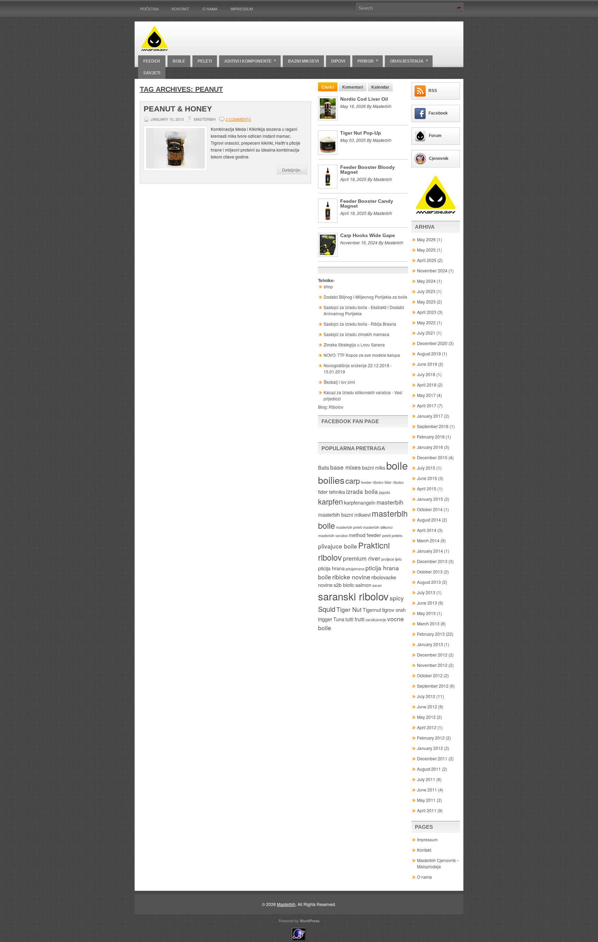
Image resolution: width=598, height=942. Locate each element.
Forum (435, 135)
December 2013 (432, 561)
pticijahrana (355, 568)
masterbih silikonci (377, 527)
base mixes (345, 467)
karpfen (330, 501)
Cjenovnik (438, 158)
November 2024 (432, 270)
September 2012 (432, 686)
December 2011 (432, 758)
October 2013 (430, 571)
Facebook (438, 113)
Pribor (367, 61)
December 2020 (432, 343)
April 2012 (426, 727)
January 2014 (430, 551)
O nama (209, 9)
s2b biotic (344, 584)
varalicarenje (375, 619)
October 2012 (430, 675)
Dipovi (338, 61)
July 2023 (426, 291)
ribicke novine (351, 576)
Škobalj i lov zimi (339, 382)
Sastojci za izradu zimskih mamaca (356, 334)
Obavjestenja (409, 61)
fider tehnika (331, 491)
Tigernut (372, 609)
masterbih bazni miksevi (344, 514)
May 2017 (426, 395)
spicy (397, 598)
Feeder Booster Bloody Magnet (367, 169)
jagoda (384, 492)
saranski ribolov (353, 596)
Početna (149, 9)
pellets (397, 535)
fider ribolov (394, 482)
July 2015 (426, 468)
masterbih (390, 502)
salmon (363, 584)
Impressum (241, 9)
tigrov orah (394, 609)
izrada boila (362, 491)
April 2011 (426, 810)
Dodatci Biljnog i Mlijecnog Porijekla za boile (365, 297)
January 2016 (430, 447)
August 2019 (429, 353)
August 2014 (429, 520)
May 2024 (426, 281)
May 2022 (426, 322)
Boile (179, 61)
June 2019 (427, 364)
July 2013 (426, 592)
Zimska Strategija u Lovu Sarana (354, 344)
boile (397, 465)
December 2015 (432, 457)
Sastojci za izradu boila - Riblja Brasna (360, 324)
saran (377, 585)
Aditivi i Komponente (250, 61)
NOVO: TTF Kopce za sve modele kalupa (362, 355)
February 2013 (431, 634)
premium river (361, 558)
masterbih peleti (349, 527)
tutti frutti (354, 619)
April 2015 (426, 488)
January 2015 (430, 499)
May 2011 (426, 800)
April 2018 (426, 385)
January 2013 (430, 644)
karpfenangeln (359, 502)
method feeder (365, 535)
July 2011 (426, 779)
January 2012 (430, 748)
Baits (323, 467)
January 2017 (430, 416)
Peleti (205, 61)
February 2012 (431, 738)
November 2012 (432, 665)
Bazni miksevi (303, 61)
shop (328, 286)
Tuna (338, 619)
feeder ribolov (372, 482)
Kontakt (180, 9)
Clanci (327, 87)
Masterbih (286, 904)
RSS (432, 90)
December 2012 (432, 655)
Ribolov (336, 407)
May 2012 (426, 717)
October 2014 (430, 509)
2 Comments (238, 119)
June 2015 (427, 478)
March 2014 (428, 540)
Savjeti (151, 73)
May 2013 (426, 613)
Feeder (151, 61)
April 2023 (426, 312)
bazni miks (373, 467)
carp (352, 480)
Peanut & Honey (178, 109)
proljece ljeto (391, 559)
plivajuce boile (337, 546)
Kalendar (380, 87)
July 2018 (426, 374)
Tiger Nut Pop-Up (360, 133)
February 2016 (431, 437)
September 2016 (432, 426)
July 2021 (426, 333)
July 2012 (426, 696)
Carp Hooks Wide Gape (367, 235)
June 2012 (427, 706)
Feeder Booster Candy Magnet (366, 203)
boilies (331, 480)
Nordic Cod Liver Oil (364, 99)
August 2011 (429, 769)
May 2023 (426, 302)
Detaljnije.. (292, 170)
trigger (325, 619)
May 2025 (426, 250)
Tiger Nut (349, 609)
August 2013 (429, 582)
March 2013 (428, 623)
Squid (326, 609)
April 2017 (426, 405)
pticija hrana (331, 568)
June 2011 (427, 789)
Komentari (352, 87)
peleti (386, 535)
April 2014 (426, 530)
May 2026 (426, 239)
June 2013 (427, 603)
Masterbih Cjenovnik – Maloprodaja (438, 863)
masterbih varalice (333, 535)
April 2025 (426, 260)
